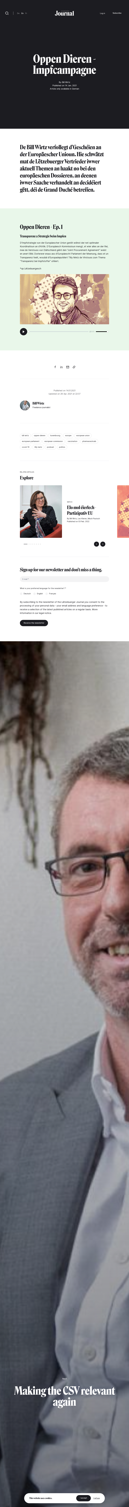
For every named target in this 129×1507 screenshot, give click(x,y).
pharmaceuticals (89, 441)
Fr (26, 13)
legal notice (45, 613)
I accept (83, 1498)
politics (62, 447)
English (40, 593)
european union (83, 435)
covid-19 (25, 447)
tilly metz (38, 447)
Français (52, 593)
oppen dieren (39, 435)
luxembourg (55, 435)
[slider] (58, 331)
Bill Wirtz (66, 82)
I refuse (96, 1498)
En (22, 13)
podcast (50, 447)
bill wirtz (25, 435)
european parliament (30, 441)
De (18, 13)
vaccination (72, 441)
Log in (102, 13)
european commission (53, 441)
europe (68, 435)
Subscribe (117, 13)
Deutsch (27, 593)
